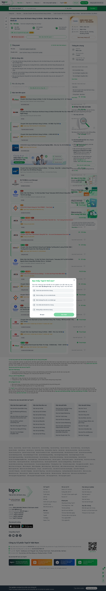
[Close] (74, 280)
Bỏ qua (42, 314)
